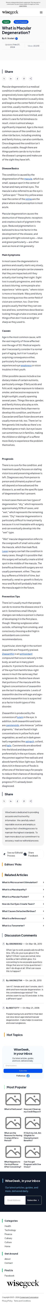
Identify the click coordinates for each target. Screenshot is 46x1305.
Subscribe (23, 1071)
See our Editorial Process (15, 854)
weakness (26, 365)
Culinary (8, 1238)
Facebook (9, 1275)
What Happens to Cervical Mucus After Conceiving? (12, 1164)
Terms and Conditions (22, 1301)
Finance (8, 1234)
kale (9, 745)
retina (28, 198)
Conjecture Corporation (29, 1297)
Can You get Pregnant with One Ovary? (32, 1164)
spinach (29, 741)
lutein (20, 717)
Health (8, 1226)
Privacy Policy (7, 1301)
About (7, 1259)
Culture (8, 1242)
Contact (9, 1263)
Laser (5, 551)
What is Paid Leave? (13, 1109)
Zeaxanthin (8, 653)
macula (28, 178)
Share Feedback (33, 854)
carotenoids (12, 725)
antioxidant (26, 653)
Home (7, 1246)
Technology (10, 1230)
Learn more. (23, 6)
